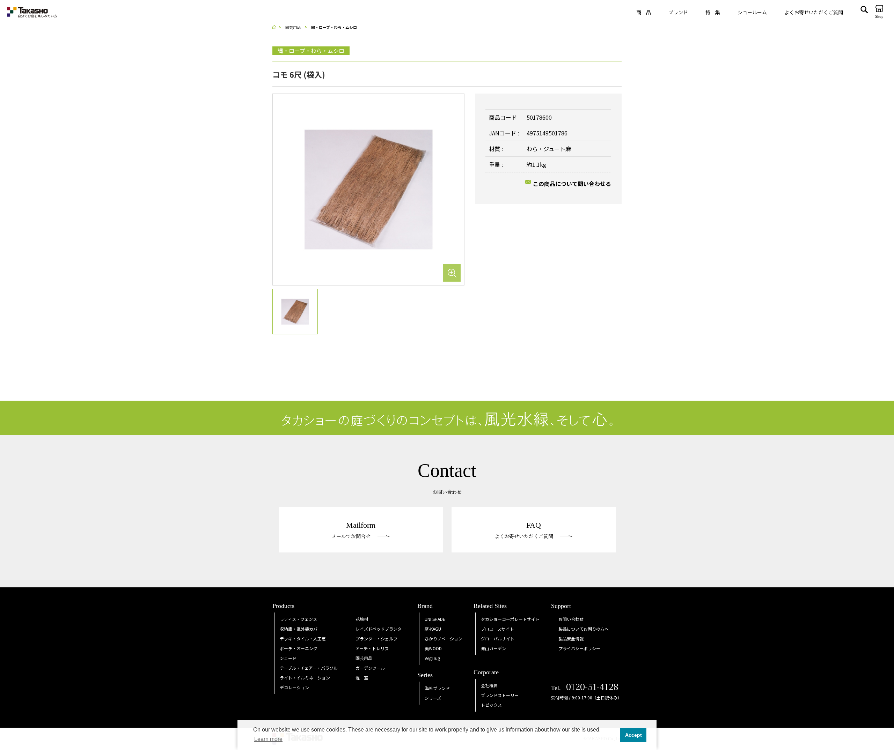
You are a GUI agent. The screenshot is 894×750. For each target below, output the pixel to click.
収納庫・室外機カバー (301, 629)
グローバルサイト (497, 638)
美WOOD (433, 648)
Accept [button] (633, 735)
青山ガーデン (493, 648)
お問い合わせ (571, 619)
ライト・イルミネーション (305, 678)
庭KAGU (433, 629)
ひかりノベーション (443, 638)
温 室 (362, 678)
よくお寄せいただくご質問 (813, 12)
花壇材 (362, 619)
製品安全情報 (571, 638)
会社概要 (489, 685)
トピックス (491, 705)
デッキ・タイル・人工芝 (303, 638)
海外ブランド (437, 688)
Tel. (584, 687)
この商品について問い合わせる (572, 183)
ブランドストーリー (500, 695)
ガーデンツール (370, 668)
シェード (288, 658)
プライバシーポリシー (579, 648)
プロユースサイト (497, 629)
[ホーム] (276, 27)
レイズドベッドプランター (381, 629)
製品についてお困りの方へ (583, 629)
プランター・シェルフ (376, 638)
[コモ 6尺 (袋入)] (368, 189)
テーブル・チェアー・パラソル (309, 668)
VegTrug (432, 658)
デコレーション (294, 687)
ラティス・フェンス (298, 619)
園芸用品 (364, 658)
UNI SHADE (435, 619)
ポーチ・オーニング (298, 648)
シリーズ (433, 698)
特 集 (712, 12)
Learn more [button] (268, 739)
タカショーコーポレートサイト (510, 619)
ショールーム (752, 12)
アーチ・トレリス (372, 648)
